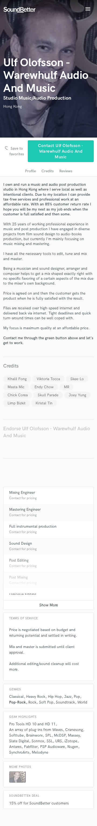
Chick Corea (18, 395)
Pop (77, 696)
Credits (47, 171)
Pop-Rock (17, 702)
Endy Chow (44, 387)
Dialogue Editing (22, 594)
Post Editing (19, 560)
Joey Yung (77, 395)
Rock (32, 702)
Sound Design (20, 543)
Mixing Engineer (22, 492)
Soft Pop (46, 702)
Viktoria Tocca (48, 379)
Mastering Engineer (25, 509)
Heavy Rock (35, 696)
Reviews (65, 171)
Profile (30, 171)
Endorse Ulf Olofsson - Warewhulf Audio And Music (46, 432)
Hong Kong (12, 106)
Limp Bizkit (17, 403)
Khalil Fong (17, 379)
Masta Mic (16, 387)
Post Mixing (18, 577)
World (82, 702)
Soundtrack (65, 702)
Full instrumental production (33, 526)
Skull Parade (48, 395)
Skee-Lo (77, 379)
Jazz (67, 696)
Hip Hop (55, 696)
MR (66, 387)
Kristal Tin (44, 403)
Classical (16, 696)
